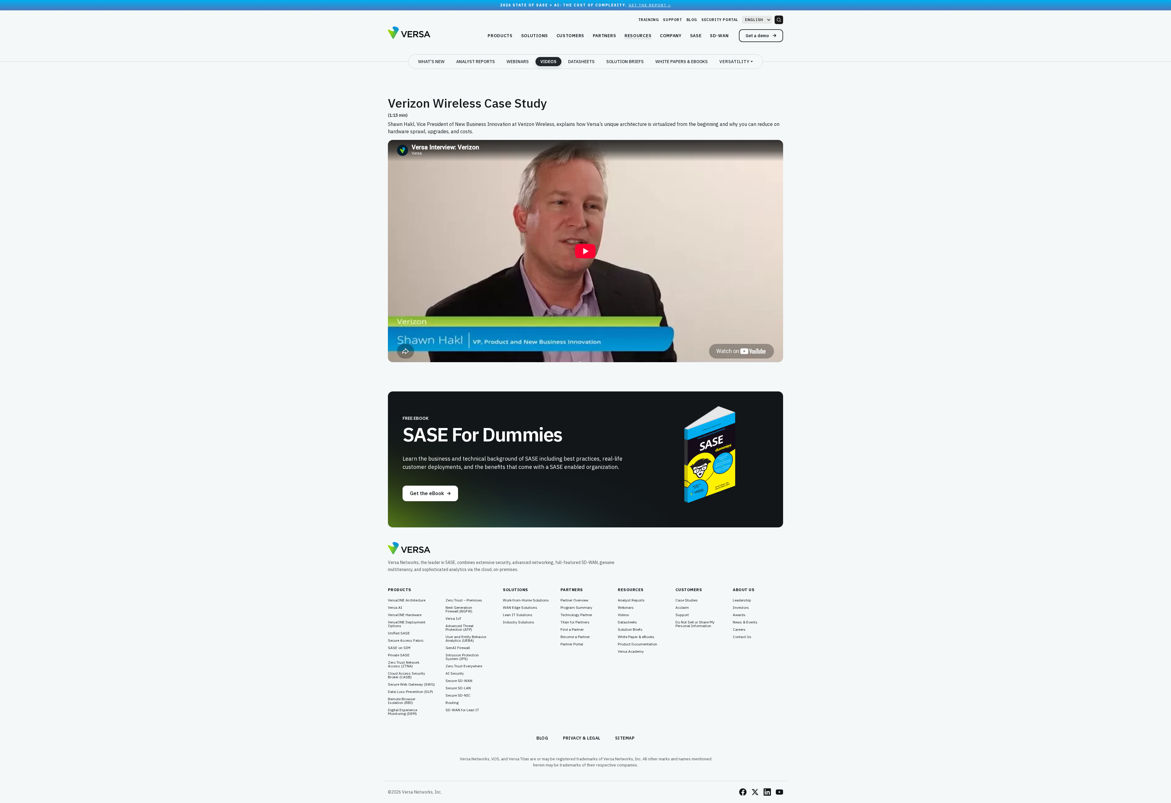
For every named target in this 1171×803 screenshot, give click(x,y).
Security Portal (719, 19)
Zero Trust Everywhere (464, 666)
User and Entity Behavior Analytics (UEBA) (466, 638)
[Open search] (779, 20)
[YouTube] (779, 792)
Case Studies (686, 600)
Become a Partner (575, 637)
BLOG (542, 738)
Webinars (518, 61)
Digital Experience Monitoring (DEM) (402, 712)
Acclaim (682, 607)
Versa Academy (631, 651)
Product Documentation (637, 644)
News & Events (745, 622)
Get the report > (649, 5)
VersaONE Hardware (404, 615)
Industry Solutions (518, 622)
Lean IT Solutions (517, 615)
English (754, 19)
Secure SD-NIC (458, 695)
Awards (739, 615)
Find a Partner (572, 629)
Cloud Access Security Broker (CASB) (406, 675)
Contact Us (742, 637)
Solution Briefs (625, 61)
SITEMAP (625, 738)
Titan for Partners (574, 622)
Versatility (734, 61)
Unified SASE (399, 633)
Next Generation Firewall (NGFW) (459, 609)
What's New (431, 61)
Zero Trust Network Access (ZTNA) (403, 664)
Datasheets (581, 61)
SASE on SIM (399, 648)
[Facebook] (743, 792)
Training (648, 19)
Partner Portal (571, 644)
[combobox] (757, 20)
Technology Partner (576, 615)
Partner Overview (574, 600)
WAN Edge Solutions (520, 607)
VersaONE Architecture (406, 600)
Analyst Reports (475, 61)
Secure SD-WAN (459, 681)
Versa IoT (453, 618)
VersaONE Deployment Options (406, 624)
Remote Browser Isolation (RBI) (401, 701)
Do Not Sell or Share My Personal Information (694, 624)
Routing (452, 703)
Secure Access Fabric (406, 640)
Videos (548, 61)
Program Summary (576, 607)
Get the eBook (427, 493)
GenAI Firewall (458, 648)
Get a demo (758, 35)
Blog (691, 19)
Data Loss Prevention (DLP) (410, 692)
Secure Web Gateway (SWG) (411, 684)
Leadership (742, 600)
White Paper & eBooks (636, 637)
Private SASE (399, 655)
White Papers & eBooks (681, 61)
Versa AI (395, 607)
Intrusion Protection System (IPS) (462, 657)
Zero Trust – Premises (464, 600)
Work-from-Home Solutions (526, 600)
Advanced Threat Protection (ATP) (460, 627)
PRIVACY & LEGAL (582, 738)
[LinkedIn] (767, 792)
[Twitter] (755, 792)
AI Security (455, 673)
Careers (739, 629)
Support (672, 19)
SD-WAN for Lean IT (462, 710)
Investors (741, 607)
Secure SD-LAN (458, 688)
